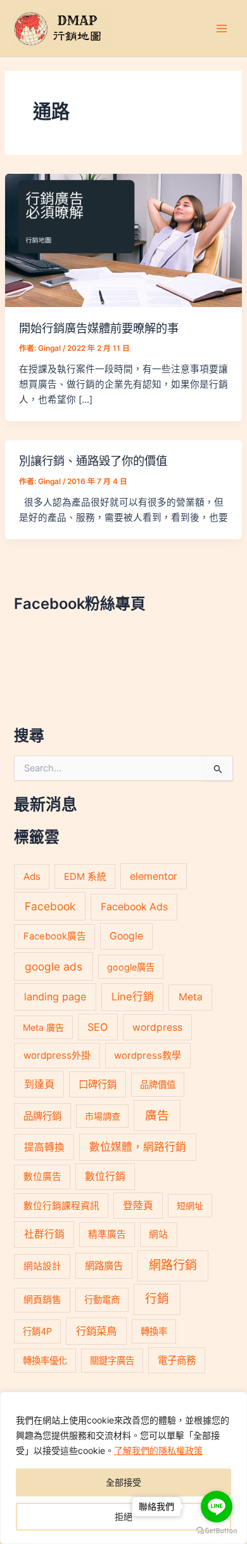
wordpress (157, 1027)
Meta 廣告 (43, 1027)
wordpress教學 (147, 1055)
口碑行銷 (98, 1084)
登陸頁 (138, 1206)
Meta (191, 997)
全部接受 (123, 1482)
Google (126, 936)
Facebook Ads (134, 907)
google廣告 (131, 967)
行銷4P (37, 1331)
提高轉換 (44, 1147)
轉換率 (154, 1331)
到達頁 (39, 1084)
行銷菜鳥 (96, 1331)
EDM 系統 (85, 876)
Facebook (50, 906)
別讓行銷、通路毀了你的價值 (93, 461)
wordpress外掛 (57, 1055)
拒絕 (123, 1516)
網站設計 (42, 1266)
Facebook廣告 (54, 936)
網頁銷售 (42, 1299)
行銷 (157, 1299)
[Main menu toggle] (221, 28)
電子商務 (177, 1360)
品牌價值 (157, 1084)
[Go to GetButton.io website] (216, 1531)
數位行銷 (105, 1176)
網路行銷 (173, 1265)
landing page (55, 996)
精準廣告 (107, 1234)
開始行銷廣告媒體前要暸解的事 (99, 328)
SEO (97, 1027)
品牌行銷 (42, 1116)
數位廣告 (42, 1176)
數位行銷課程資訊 (61, 1206)
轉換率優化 (45, 1360)
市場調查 (102, 1116)
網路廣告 (104, 1266)
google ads (53, 966)
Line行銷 (132, 996)
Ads (32, 876)
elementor (153, 876)
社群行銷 (44, 1234)
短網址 (190, 1205)
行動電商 (102, 1299)
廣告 (157, 1115)
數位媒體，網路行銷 (137, 1147)
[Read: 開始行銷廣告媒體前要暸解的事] (123, 239)
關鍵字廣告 (112, 1360)
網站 (158, 1234)
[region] (123, 1468)
